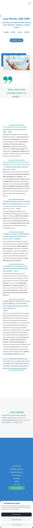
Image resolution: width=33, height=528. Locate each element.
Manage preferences (16, 519)
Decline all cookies (16, 524)
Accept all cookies (16, 514)
